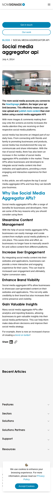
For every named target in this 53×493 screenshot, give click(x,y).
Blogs (6, 40)
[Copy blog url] (15, 342)
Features (7, 404)
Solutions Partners (13, 430)
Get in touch (26, 25)
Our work (26, 32)
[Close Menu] (49, 4)
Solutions (8, 421)
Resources (8, 449)
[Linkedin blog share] (11, 342)
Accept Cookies (26, 486)
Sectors (7, 413)
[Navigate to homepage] (13, 4)
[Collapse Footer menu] (48, 404)
